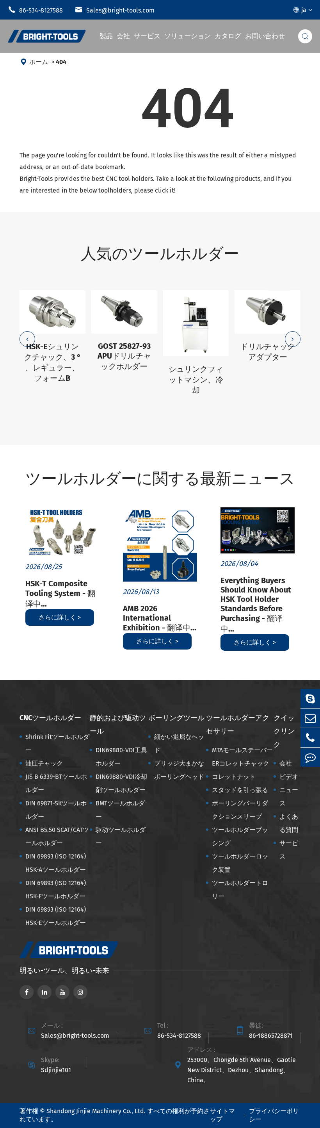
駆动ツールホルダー (121, 836)
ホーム (38, 62)
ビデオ (288, 776)
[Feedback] (310, 757)
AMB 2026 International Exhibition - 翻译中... (159, 618)
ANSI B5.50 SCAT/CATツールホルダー (57, 836)
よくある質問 (288, 823)
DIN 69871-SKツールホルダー (56, 810)
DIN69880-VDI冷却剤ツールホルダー (121, 783)
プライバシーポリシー (274, 1115)
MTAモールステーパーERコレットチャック (242, 756)
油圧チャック (44, 763)
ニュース (288, 796)
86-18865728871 (271, 1035)
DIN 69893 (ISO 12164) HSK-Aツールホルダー (55, 863)
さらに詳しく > (60, 617)
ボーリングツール (176, 718)
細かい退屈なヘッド (179, 743)
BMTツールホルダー (120, 810)
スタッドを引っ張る (240, 790)
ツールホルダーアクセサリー (237, 724)
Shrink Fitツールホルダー (57, 743)
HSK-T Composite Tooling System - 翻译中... (60, 594)
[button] (27, 339)
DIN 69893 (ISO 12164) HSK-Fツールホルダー (55, 889)
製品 (106, 36)
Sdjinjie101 (56, 1070)
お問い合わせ (265, 36)
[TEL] (310, 737)
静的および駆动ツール (118, 724)
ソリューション (187, 36)
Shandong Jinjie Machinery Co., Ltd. (96, 1111)
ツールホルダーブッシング (240, 836)
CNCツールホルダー (50, 718)
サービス (147, 36)
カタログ (228, 36)
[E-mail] (310, 718)
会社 (123, 36)
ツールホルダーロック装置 (240, 863)
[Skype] (310, 698)
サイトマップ (222, 1115)
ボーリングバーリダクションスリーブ (240, 810)
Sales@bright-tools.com (115, 9)
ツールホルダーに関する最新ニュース (160, 478)
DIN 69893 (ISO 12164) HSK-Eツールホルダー (55, 916)
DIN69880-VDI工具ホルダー (121, 756)
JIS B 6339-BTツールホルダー (56, 783)
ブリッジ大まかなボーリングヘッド (179, 770)
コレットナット (234, 776)
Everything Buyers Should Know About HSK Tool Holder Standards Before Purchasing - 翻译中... (255, 605)
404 (61, 62)
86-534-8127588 (35, 9)
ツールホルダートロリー (240, 889)
